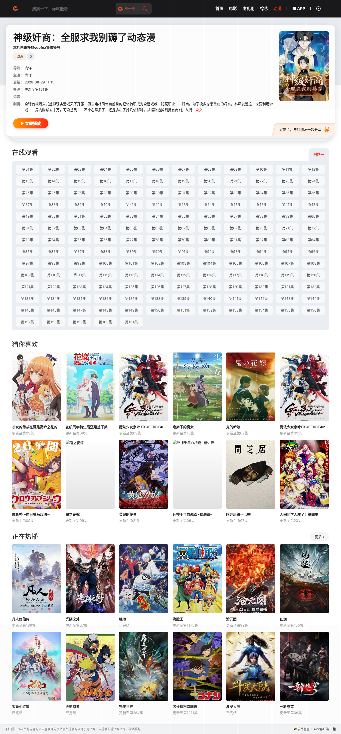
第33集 (235, 193)
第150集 (157, 310)
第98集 (53, 263)
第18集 (157, 181)
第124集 (105, 287)
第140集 (209, 298)
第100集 (105, 263)
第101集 (131, 263)
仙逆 (283, 619)
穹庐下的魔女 (183, 427)
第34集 (261, 193)
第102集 (157, 263)
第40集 (105, 204)
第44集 (209, 204)
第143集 (287, 298)
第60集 (313, 216)
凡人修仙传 (20, 619)
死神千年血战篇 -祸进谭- (192, 514)
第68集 (209, 228)
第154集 (261, 310)
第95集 (287, 251)
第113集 (131, 275)
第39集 (79, 204)
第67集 (183, 228)
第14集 (53, 181)
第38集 (53, 204)
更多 (318, 537)
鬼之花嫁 (73, 514)
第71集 (287, 228)
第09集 (235, 169)
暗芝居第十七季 (238, 514)
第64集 (105, 228)
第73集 (27, 240)
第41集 (131, 204)
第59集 (287, 216)
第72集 (313, 228)
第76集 (105, 240)
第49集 (27, 216)
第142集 (261, 298)
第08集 (209, 169)
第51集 (79, 216)
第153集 (235, 310)
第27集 (79, 193)
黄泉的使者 (128, 514)
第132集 (313, 287)
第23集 (287, 181)
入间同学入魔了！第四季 (299, 514)
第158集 (53, 322)
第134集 (53, 298)
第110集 (53, 275)
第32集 (209, 193)
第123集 (79, 287)
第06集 (157, 169)
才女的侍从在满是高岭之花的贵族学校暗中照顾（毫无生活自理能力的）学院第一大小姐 (36, 427)
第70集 (261, 228)
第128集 (209, 287)
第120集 (313, 275)
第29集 (131, 193)
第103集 (183, 263)
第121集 (27, 287)
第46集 (261, 204)
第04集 (105, 169)
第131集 (287, 287)
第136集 (105, 298)
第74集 (53, 240)
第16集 (105, 181)
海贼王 (178, 619)
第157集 (27, 322)
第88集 (105, 251)
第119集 (287, 275)
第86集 (53, 251)
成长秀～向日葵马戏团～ (31, 514)
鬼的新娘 (233, 427)
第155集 (287, 310)
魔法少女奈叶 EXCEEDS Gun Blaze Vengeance (143, 427)
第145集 (27, 310)
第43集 (183, 204)
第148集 (105, 310)
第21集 (235, 181)
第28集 (105, 193)
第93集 (235, 251)
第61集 (27, 228)
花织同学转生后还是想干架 (87, 427)
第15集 (79, 181)
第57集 (235, 216)
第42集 (157, 204)
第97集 (27, 263)
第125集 (131, 287)
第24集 (313, 181)
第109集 (27, 275)
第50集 (53, 216)
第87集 (79, 251)
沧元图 (231, 619)
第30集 (157, 193)
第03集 (79, 169)
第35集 (287, 193)
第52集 (105, 216)
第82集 (261, 240)
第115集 (183, 275)
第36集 (313, 193)
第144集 (313, 298)
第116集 (209, 275)
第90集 (157, 251)
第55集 (183, 216)
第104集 (209, 263)
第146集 (53, 310)
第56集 (209, 216)
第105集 (235, 263)
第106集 (261, 263)
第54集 (157, 216)
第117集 (235, 275)
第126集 (157, 287)
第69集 (235, 228)
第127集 (183, 287)
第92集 (209, 251)
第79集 (183, 240)
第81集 (235, 240)
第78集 (157, 240)
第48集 (313, 204)
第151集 (183, 310)
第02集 (53, 169)
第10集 (261, 169)
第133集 (27, 298)
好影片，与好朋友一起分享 (300, 129)
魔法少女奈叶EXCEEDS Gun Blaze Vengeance (304, 427)
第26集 (53, 193)
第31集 (183, 193)
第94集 (261, 251)
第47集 (287, 204)
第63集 (79, 228)
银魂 (122, 619)
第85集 (27, 251)
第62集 (53, 228)
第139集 (183, 298)
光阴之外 (73, 619)
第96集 (313, 251)
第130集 (261, 287)
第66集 (157, 228)
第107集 (287, 263)
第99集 (79, 263)
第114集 (157, 275)
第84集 (313, 240)
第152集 (209, 310)
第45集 (235, 204)
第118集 (261, 275)
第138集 (157, 298)
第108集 (313, 263)
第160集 (105, 322)
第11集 (287, 169)
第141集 (235, 298)
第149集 (131, 310)
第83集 (287, 240)
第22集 (261, 181)
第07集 (183, 169)
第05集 (131, 169)
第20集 (209, 181)
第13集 (27, 181)
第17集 (131, 181)
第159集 (79, 322)
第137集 (131, 298)
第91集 (183, 251)
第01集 (27, 169)
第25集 (27, 193)
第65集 (131, 228)
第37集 (27, 204)
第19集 (183, 181)
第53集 (131, 216)
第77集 (131, 240)
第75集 (79, 240)
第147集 (79, 310)
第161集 (131, 322)
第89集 (131, 251)
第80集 (209, 240)
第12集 (313, 169)
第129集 (235, 287)
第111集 (79, 275)
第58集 (261, 216)
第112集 (105, 275)
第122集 (53, 287)
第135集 (79, 298)
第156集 (313, 310)
